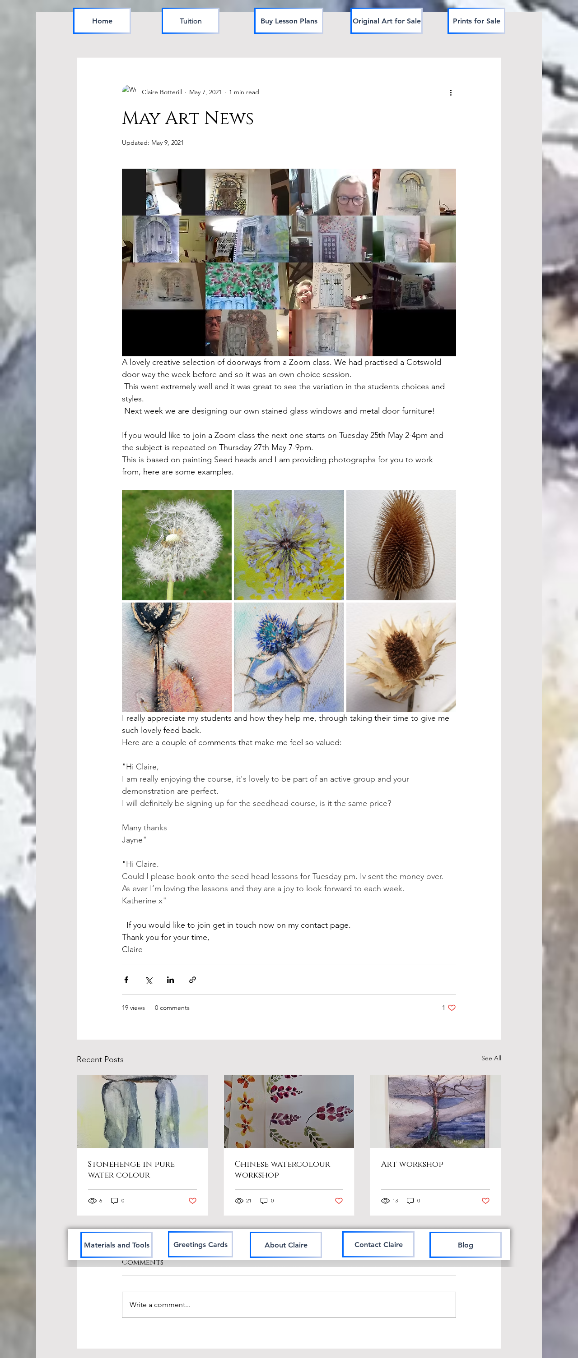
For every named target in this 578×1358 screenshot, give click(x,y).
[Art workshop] (435, 1111)
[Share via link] (192, 980)
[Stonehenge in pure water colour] (142, 1111)
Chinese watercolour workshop (282, 1170)
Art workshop (412, 1164)
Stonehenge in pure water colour (131, 1170)
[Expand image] (177, 545)
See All (491, 1058)
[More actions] (450, 92)
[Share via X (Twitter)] (148, 980)
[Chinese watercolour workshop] (289, 1111)
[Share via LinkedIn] (170, 980)
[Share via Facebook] (126, 980)
